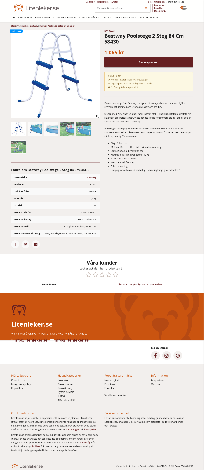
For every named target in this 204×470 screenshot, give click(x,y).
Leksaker (63, 380)
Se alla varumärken (115, 395)
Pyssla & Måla (66, 392)
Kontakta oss (19, 380)
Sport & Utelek (66, 399)
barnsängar (72, 429)
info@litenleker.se (30, 340)
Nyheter (114, 1)
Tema (61, 395)
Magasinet (157, 380)
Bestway (91, 177)
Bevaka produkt (149, 62)
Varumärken (148, 17)
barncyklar (90, 429)
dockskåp (85, 442)
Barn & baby (65, 388)
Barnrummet (65, 384)
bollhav (36, 446)
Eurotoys (109, 384)
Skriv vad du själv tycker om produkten (140, 284)
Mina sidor (159, 11)
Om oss (155, 384)
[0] (191, 8)
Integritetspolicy (21, 384)
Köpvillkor (17, 388)
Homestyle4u (112, 380)
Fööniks (109, 388)
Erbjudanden (103, 1)
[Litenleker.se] (36, 8)
